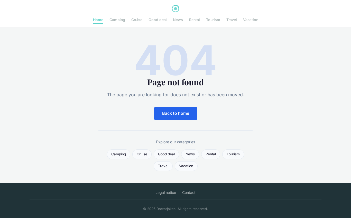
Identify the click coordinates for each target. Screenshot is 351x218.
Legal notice (165, 192)
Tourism (213, 19)
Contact (189, 192)
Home (98, 19)
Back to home (175, 113)
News (178, 19)
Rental (194, 19)
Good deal (158, 19)
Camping (117, 19)
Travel (231, 19)
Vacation (250, 19)
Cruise (136, 19)
